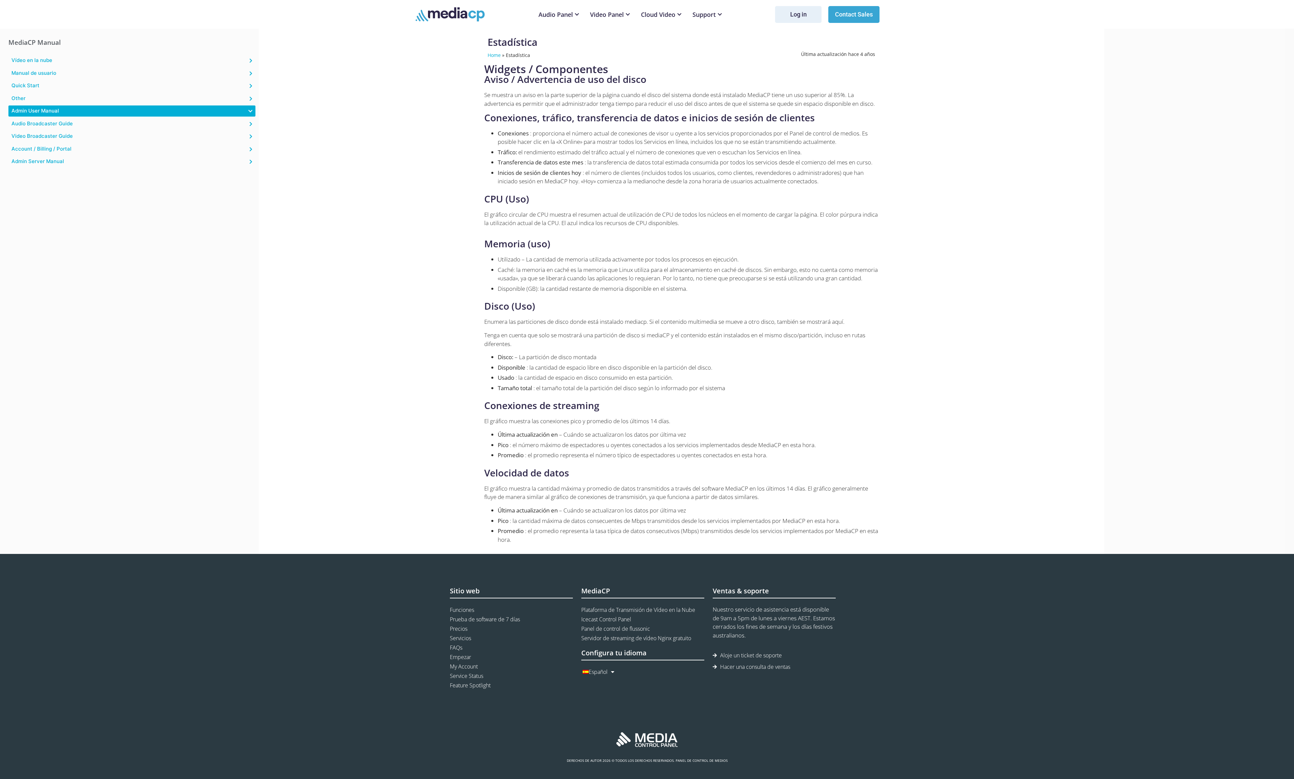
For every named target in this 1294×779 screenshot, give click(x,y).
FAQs (456, 647)
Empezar (460, 657)
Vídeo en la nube (31, 60)
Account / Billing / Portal (41, 149)
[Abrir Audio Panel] (577, 14)
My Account (464, 666)
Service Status (466, 676)
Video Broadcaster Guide (42, 136)
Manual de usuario (33, 73)
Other (18, 98)
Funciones (462, 610)
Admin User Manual (35, 110)
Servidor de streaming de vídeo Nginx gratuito (636, 638)
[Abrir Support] (719, 14)
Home (494, 55)
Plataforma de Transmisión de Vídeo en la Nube (638, 610)
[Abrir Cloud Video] (679, 14)
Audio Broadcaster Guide (42, 123)
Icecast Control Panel (606, 619)
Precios (458, 628)
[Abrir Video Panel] (627, 14)
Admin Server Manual (37, 161)
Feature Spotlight (470, 685)
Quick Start (25, 85)
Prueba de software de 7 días (485, 619)
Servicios (460, 638)
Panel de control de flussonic (615, 628)
